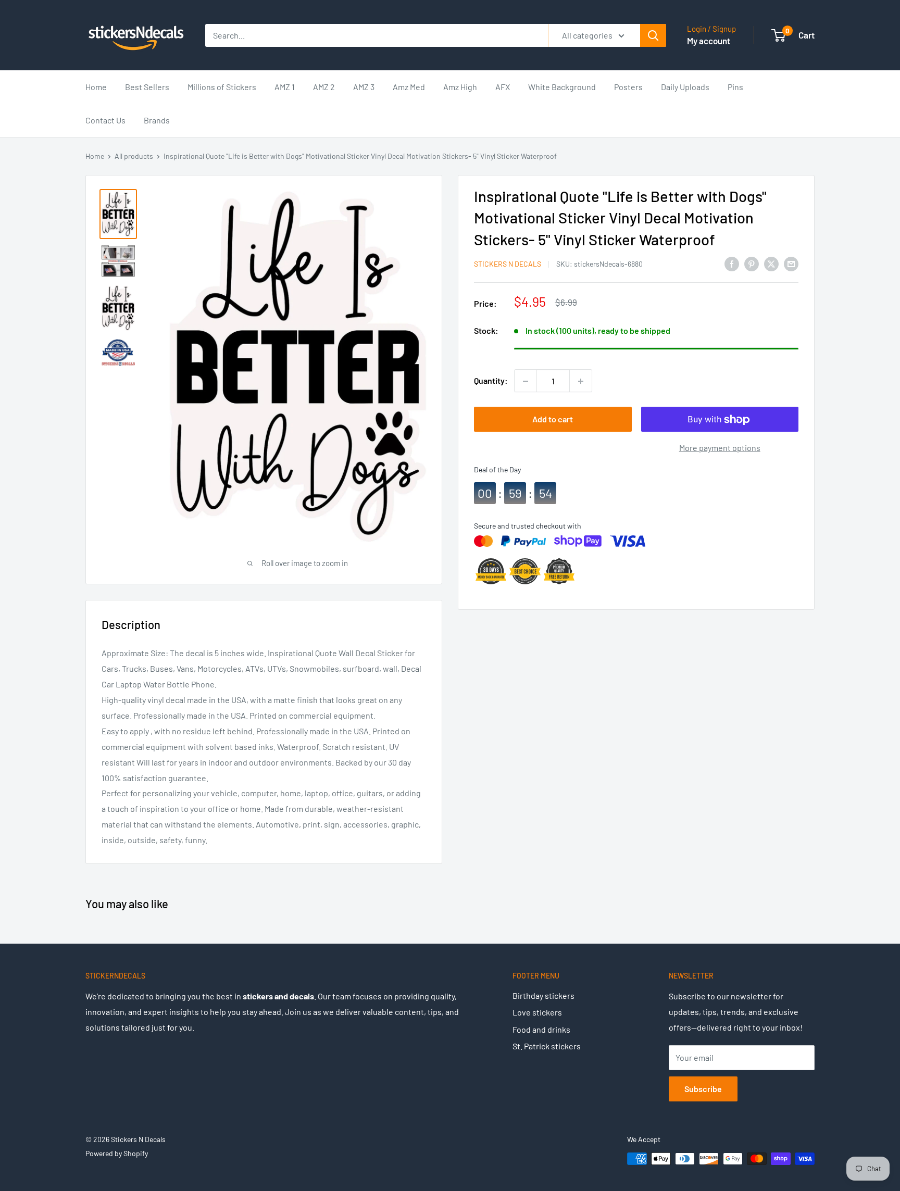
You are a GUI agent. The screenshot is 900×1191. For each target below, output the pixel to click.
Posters (628, 87)
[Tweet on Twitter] (771, 263)
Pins (735, 87)
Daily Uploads (685, 87)
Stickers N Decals (507, 263)
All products (134, 156)
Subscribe (703, 1089)
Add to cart (552, 419)
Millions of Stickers (222, 87)
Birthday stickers (543, 995)
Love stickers (537, 1012)
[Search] (653, 35)
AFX (502, 87)
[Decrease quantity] (525, 381)
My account (708, 40)
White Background (562, 87)
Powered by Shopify (116, 1153)
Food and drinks (541, 1029)
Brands (157, 120)
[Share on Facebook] (731, 263)
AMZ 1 (284, 87)
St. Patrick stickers (546, 1046)
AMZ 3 (363, 87)
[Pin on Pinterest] (751, 263)
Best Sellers (147, 87)
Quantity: (491, 381)
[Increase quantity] (581, 381)
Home (96, 87)
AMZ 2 (324, 87)
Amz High (460, 87)
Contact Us (105, 120)
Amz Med (409, 87)
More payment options (719, 448)
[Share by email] (791, 263)
